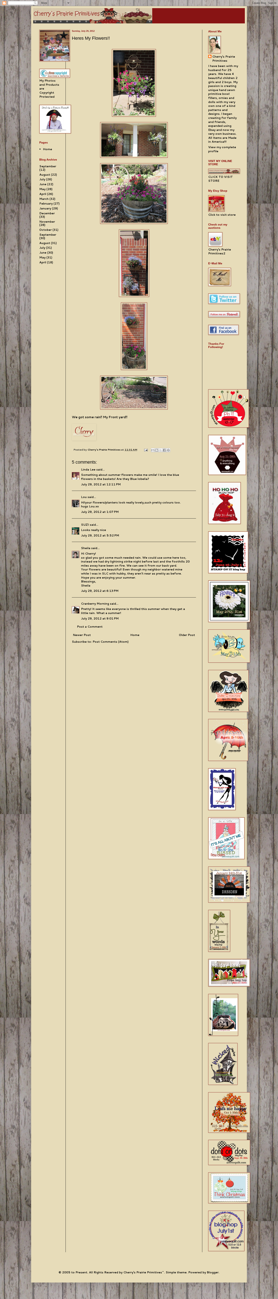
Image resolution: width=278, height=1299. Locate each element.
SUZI (85, 525)
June (42, 184)
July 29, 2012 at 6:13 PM (99, 591)
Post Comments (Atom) (111, 642)
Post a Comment (90, 627)
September (47, 166)
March (44, 199)
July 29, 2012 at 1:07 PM (100, 512)
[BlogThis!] (157, 450)
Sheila (85, 548)
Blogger (213, 1272)
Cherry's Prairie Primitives (104, 449)
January (45, 208)
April (42, 194)
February (46, 203)
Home (134, 635)
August (44, 175)
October (45, 230)
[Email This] (153, 450)
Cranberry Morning (95, 604)
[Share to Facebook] (164, 450)
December (47, 213)
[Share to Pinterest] (168, 450)
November (47, 222)
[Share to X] (161, 450)
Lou (84, 497)
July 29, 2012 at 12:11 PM (101, 484)
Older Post (187, 635)
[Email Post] (145, 449)
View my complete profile (222, 149)
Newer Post (82, 635)
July (42, 179)
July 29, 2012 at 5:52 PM (100, 535)
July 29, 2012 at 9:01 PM (100, 618)
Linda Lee (88, 469)
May (42, 189)
